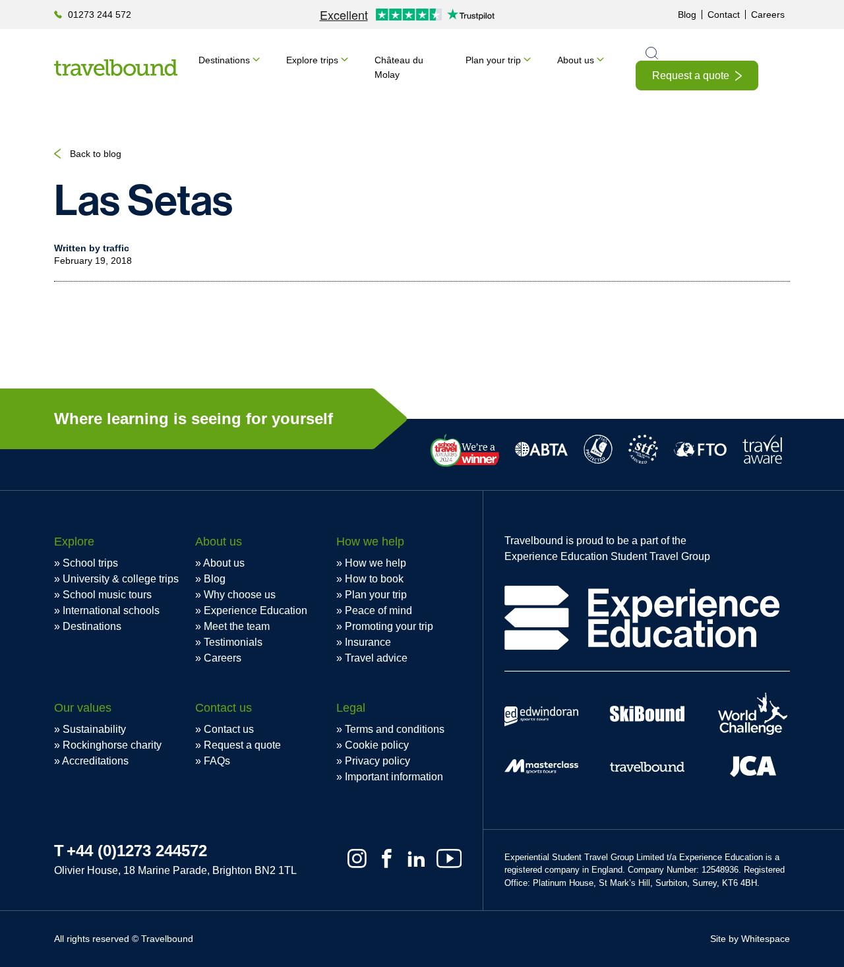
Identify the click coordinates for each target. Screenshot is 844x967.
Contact (724, 14)
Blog (687, 14)
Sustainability (94, 729)
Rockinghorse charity (112, 745)
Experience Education (255, 610)
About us (575, 60)
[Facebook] (386, 858)
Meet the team (237, 626)
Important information (394, 776)
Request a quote (690, 75)
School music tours (107, 594)
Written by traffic (91, 248)
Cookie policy (377, 745)
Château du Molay (399, 67)
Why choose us (240, 594)
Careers (768, 14)
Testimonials (233, 642)
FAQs (217, 760)
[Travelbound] (115, 67)
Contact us (229, 729)
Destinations (224, 60)
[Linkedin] (416, 858)
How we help (375, 563)
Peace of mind (378, 610)
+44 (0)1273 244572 (137, 850)
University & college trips (121, 578)
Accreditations (95, 760)
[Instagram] (357, 858)
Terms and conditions (394, 729)
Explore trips (312, 60)
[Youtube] (449, 858)
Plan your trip (493, 60)
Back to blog (95, 153)
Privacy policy (377, 760)
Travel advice (376, 658)
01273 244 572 (99, 14)
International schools (111, 610)
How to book (374, 578)
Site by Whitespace (750, 938)
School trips (90, 563)
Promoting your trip (389, 626)
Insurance (368, 642)
